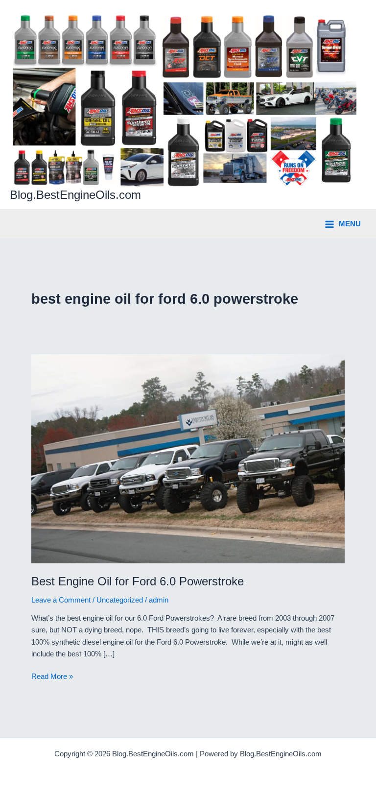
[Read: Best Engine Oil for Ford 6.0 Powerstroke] (188, 458)
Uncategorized (119, 600)
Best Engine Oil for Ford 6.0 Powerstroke (137, 581)
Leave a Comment (61, 600)
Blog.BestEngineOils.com (75, 195)
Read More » (52, 677)
